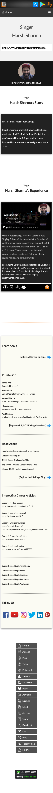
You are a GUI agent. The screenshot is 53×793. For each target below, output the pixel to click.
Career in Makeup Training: (13, 546)
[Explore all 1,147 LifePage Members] (28, 425)
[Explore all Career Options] (33, 357)
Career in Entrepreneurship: (13, 523)
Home (8, 12)
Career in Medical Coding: (12, 503)
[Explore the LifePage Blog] (33, 477)
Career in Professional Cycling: (14, 536)
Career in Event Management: (14, 513)
